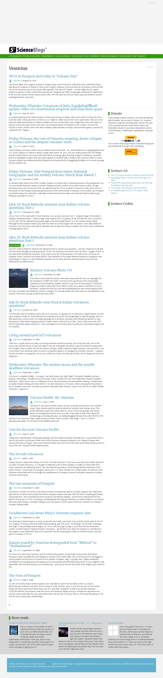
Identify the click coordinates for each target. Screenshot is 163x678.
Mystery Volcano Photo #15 (51, 270)
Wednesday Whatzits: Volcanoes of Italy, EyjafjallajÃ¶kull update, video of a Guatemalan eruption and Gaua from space (55, 107)
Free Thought (139, 56)
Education (77, 56)
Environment (47, 56)
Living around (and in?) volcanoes (35, 335)
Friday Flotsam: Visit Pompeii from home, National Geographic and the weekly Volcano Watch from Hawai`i (52, 173)
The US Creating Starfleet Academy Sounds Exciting (132, 175)
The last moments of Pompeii (31, 484)
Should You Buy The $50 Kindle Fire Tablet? (28, 623)
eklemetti (17, 80)
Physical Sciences (31, 56)
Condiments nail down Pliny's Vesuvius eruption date (50, 513)
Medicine (95, 56)
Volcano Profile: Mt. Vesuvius (52, 398)
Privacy (49, 664)
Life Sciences (15, 56)
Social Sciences (62, 56)
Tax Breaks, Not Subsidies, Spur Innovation (129, 188)
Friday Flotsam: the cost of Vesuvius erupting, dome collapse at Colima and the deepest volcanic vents (55, 140)
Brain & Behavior (109, 56)
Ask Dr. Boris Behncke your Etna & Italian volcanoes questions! (49, 304)
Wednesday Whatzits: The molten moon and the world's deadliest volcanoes (52, 366)
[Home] (33, 50)
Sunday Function (116, 623)
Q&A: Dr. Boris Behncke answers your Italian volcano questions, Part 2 (49, 206)
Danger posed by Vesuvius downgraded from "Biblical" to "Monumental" (53, 544)
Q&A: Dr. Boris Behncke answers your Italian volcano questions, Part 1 (49, 239)
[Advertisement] (81, 22)
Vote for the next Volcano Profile (34, 430)
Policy (86, 56)
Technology (125, 56)
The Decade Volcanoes (26, 454)
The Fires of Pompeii (24, 576)
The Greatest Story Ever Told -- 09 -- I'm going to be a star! (81, 624)
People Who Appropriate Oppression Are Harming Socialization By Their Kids (131, 184)
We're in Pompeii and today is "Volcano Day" (43, 76)
